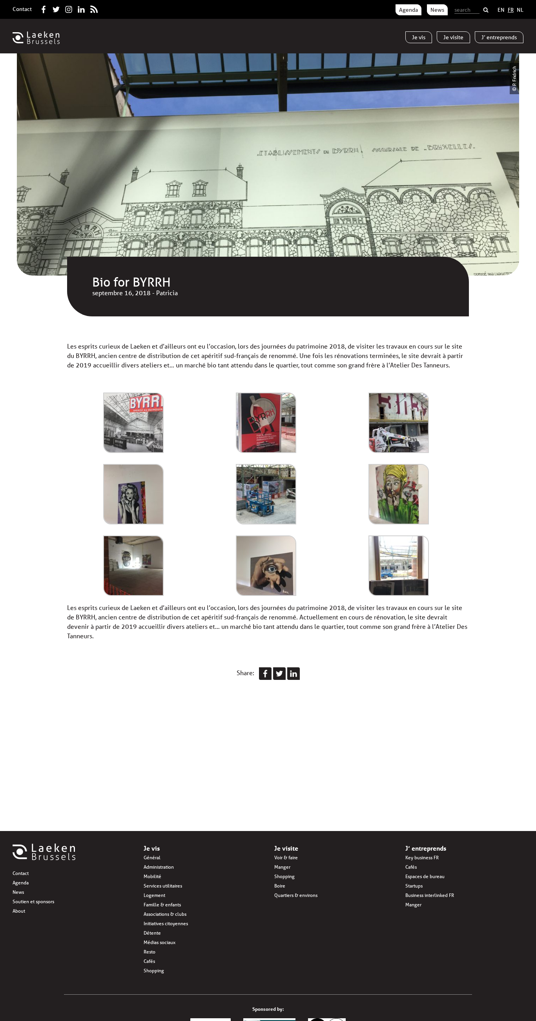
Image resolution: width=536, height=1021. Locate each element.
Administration (159, 867)
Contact (22, 9)
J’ (499, 37)
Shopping (154, 970)
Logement (154, 895)
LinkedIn (81, 8)
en (501, 9)
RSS (94, 8)
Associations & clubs (165, 914)
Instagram (68, 8)
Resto (149, 951)
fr (511, 9)
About (19, 911)
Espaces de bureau (425, 876)
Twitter (56, 8)
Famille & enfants (162, 904)
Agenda (408, 9)
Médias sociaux (159, 942)
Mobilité (152, 876)
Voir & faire (286, 857)
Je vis (152, 848)
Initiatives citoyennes (166, 923)
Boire (279, 885)
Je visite (286, 848)
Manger (282, 867)
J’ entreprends (425, 848)
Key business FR (422, 857)
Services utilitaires (163, 885)
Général (152, 857)
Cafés (149, 961)
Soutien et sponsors (33, 901)
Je (418, 37)
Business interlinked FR (429, 895)
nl (520, 9)
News (437, 9)
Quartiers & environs (295, 895)
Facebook (43, 8)
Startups (414, 885)
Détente (152, 933)
